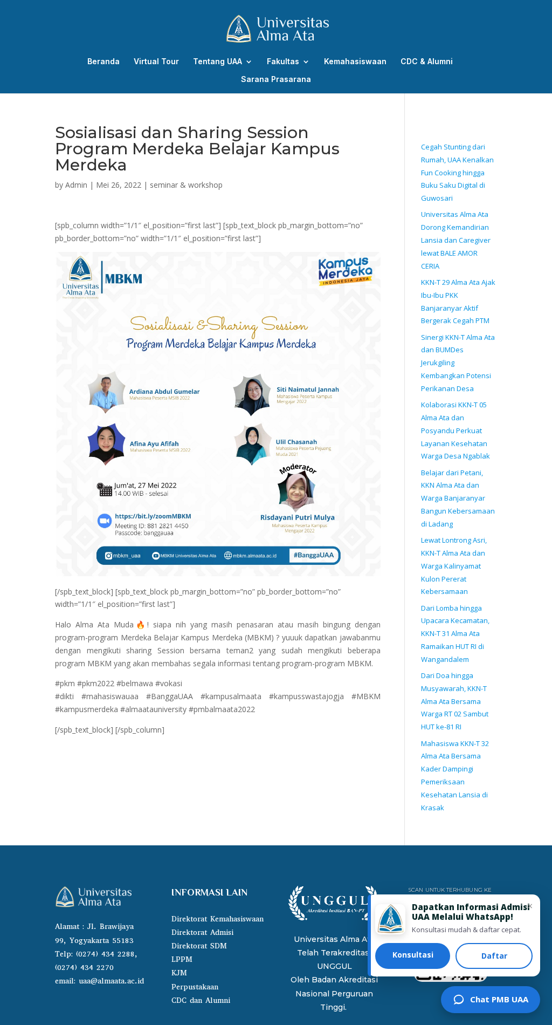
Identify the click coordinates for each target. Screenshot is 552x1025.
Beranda (103, 62)
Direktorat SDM (199, 946)
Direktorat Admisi (202, 932)
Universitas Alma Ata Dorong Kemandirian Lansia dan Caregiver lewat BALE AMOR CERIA (456, 239)
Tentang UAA (217, 62)
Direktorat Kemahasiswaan (217, 919)
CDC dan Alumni (200, 1000)
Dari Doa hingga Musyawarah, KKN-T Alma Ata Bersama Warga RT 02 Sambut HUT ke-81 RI (454, 701)
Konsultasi (412, 954)
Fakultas (283, 62)
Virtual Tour (156, 62)
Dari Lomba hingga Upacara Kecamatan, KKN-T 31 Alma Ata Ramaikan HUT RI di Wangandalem (455, 633)
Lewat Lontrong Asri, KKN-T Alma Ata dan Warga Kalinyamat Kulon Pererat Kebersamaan (454, 565)
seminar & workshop (186, 185)
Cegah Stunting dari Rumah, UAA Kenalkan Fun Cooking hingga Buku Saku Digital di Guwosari (457, 172)
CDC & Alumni (427, 62)
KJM (179, 973)
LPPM (181, 959)
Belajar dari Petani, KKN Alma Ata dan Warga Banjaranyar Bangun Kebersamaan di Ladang (458, 498)
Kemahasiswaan (355, 62)
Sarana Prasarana (276, 80)
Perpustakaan (194, 987)
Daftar (494, 956)
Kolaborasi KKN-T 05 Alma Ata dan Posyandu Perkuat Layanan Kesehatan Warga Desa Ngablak (455, 430)
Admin (76, 185)
